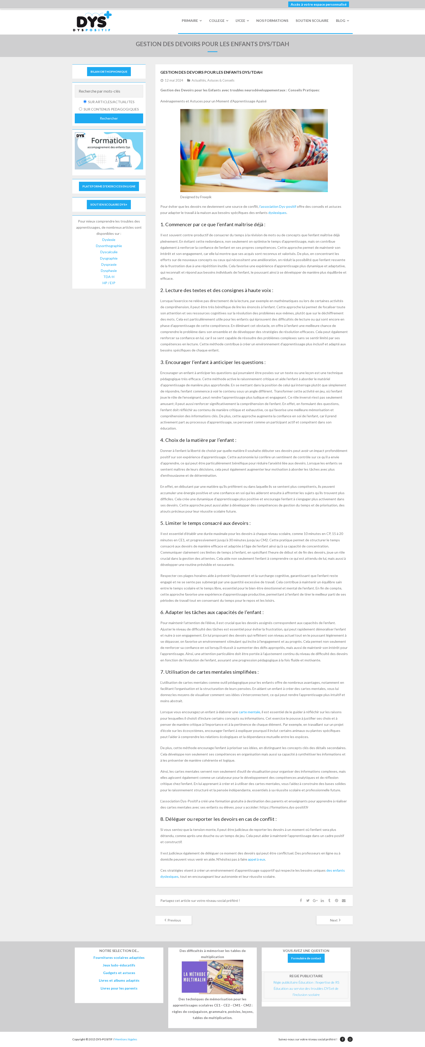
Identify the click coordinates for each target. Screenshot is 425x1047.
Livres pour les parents (119, 988)
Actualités (199, 80)
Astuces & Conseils (220, 80)
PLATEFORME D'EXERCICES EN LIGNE (109, 186)
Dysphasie (109, 270)
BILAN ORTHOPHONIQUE (109, 71)
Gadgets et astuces (119, 973)
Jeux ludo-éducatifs (119, 965)
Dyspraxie (109, 264)
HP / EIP (109, 283)
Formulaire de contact (306, 958)
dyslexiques (277, 212)
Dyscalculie (109, 252)
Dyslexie (108, 239)
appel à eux (256, 859)
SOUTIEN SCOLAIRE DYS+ (108, 204)
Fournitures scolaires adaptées (119, 957)
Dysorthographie (109, 246)
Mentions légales (126, 1039)
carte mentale (249, 712)
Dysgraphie (109, 258)
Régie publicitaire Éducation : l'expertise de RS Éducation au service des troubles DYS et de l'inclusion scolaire (306, 988)
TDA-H (108, 277)
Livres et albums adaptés (119, 980)
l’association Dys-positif (277, 206)
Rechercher (109, 118)
